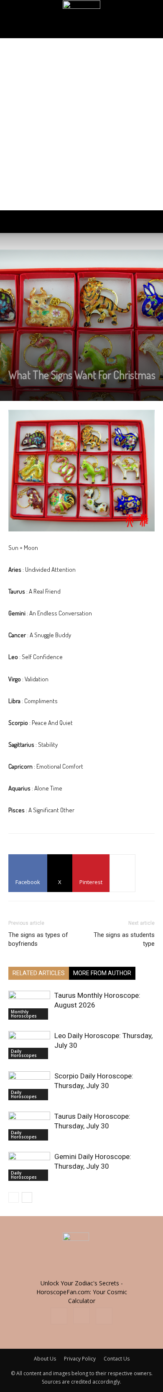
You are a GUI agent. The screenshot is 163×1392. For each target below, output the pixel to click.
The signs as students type (124, 939)
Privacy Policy (80, 1358)
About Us (45, 1358)
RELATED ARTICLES (39, 973)
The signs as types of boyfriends (38, 939)
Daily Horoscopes (24, 1053)
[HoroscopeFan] (81, 19)
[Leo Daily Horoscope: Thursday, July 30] (29, 1045)
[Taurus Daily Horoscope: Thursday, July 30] (29, 1126)
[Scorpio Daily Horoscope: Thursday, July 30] (29, 1085)
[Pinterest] (104, 1316)
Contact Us (117, 1358)
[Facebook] (59, 1316)
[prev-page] (13, 1197)
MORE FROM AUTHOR (102, 973)
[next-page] (27, 1197)
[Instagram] (81, 1315)
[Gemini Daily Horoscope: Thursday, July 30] (29, 1166)
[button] (14, 221)
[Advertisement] (81, 124)
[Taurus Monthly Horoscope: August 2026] (29, 1005)
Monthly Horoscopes (24, 1014)
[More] (122, 873)
